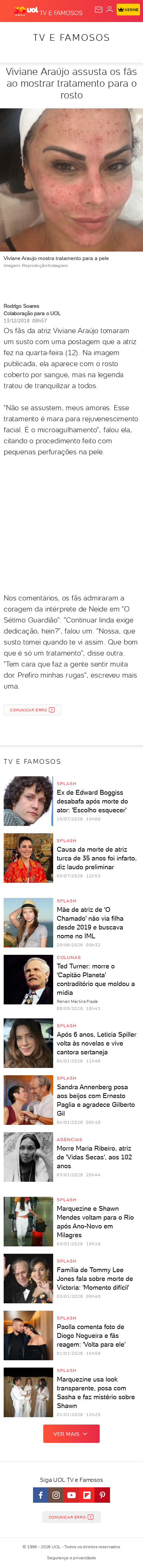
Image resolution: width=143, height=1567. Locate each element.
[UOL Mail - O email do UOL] (98, 9)
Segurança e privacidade (71, 1557)
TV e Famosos (71, 37)
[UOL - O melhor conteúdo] (27, 11)
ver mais (67, 1434)
